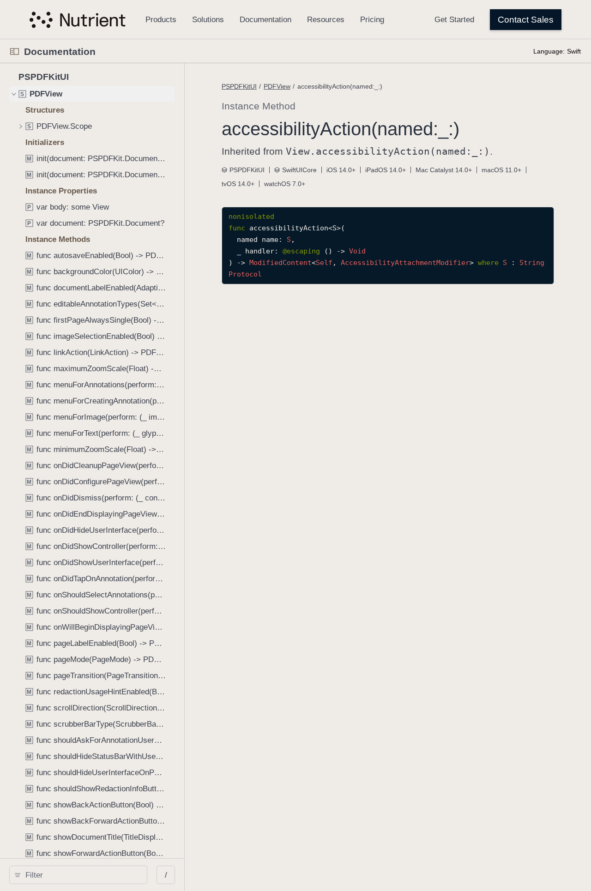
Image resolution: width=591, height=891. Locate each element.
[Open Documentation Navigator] (14, 51)
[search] (78, 875)
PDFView (277, 86)
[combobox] (81, 875)
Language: (549, 51)
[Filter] (81, 875)
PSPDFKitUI (239, 86)
